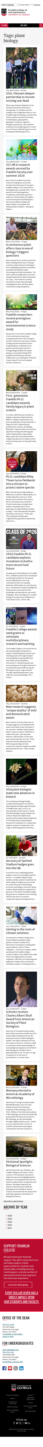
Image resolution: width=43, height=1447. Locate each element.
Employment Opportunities (30, 1398)
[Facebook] (14, 1423)
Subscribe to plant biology (13, 1201)
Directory (30, 1395)
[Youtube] (26, 1423)
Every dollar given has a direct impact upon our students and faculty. (21, 1297)
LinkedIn (21, 1368)
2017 (10, 1228)
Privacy (30, 1402)
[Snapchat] (23, 1423)
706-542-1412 (8, 1352)
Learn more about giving (18, 1285)
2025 (10, 1218)
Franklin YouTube (10, 1368)
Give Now (23, 25)
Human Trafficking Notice (12, 1411)
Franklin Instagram (16, 1368)
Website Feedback (12, 1407)
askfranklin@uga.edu (10, 1350)
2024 (10, 1222)
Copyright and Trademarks (12, 1402)
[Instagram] (20, 1423)
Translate (36, 5)
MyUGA (12, 1398)
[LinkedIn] (29, 1423)
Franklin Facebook (4, 1368)
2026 (10, 1215)
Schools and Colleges (12, 1395)
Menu (5, 25)
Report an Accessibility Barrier (30, 1407)
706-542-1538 (8, 1325)
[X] (17, 1423)
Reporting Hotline (30, 1411)
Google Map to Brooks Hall (12, 1362)
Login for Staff (8, 1337)
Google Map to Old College (12, 1334)
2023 (10, 1225)
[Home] (21, 13)
